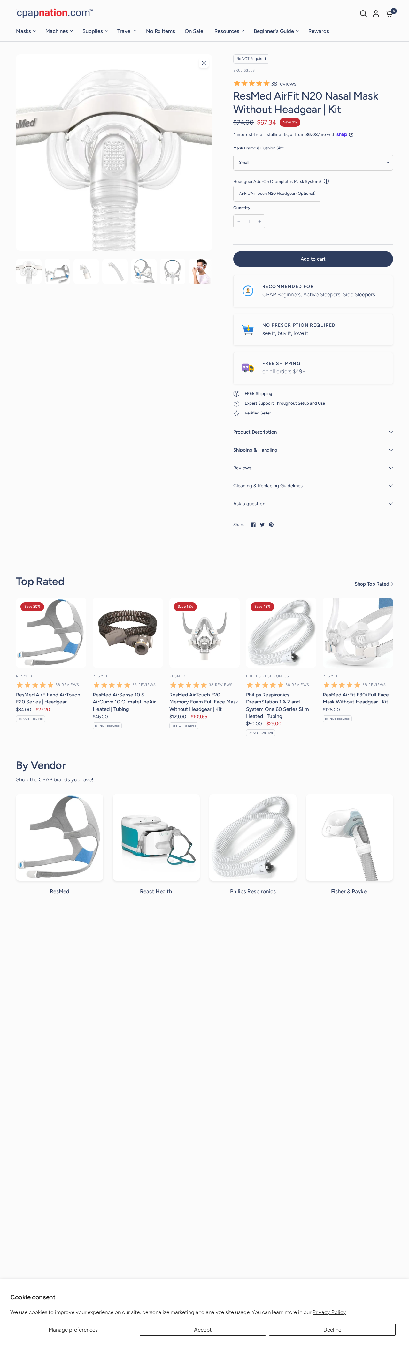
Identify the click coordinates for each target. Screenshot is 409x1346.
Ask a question (249, 503)
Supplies (92, 31)
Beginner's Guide (274, 31)
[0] (387, 13)
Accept (203, 1330)
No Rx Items (160, 31)
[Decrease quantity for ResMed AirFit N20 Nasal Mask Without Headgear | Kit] (239, 221)
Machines (56, 31)
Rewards (318, 31)
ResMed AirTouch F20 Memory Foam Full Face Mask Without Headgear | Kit (203, 702)
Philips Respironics (267, 676)
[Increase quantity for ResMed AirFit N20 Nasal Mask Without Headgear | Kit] (260, 221)
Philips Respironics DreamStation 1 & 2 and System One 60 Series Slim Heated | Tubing (277, 705)
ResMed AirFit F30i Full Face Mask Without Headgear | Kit (356, 698)
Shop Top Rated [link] (372, 584)
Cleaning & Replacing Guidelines (268, 486)
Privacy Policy (329, 1312)
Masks (23, 31)
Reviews (242, 468)
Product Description (255, 432)
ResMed (24, 676)
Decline (332, 1330)
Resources (226, 31)
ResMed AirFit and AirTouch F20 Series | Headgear (48, 698)
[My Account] (376, 13)
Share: (239, 524)
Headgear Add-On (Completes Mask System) (277, 181)
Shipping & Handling (255, 450)
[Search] (363, 13)
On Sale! (195, 31)
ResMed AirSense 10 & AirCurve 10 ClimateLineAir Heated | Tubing (124, 702)
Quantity (241, 207)
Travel (124, 31)
